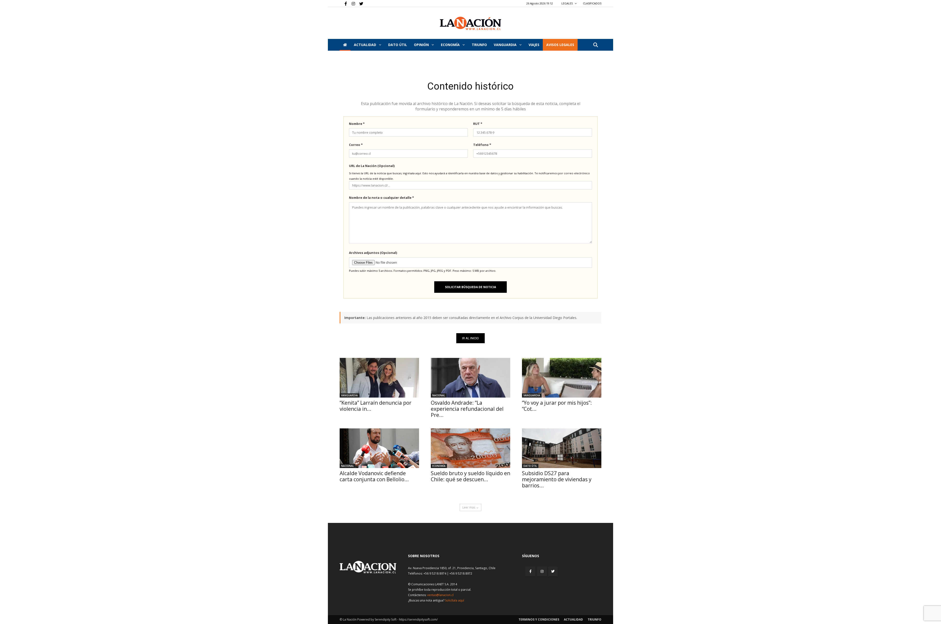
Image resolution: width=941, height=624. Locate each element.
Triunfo (479, 44)
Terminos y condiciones (539, 619)
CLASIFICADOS (592, 3)
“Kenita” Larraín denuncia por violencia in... (375, 405)
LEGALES (567, 3)
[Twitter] (359, 3)
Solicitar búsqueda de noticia (470, 287)
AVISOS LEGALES (560, 44)
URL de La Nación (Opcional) (372, 166)
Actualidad (365, 44)
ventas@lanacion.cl (440, 595)
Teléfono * (482, 144)
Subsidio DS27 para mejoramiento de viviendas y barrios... (557, 479)
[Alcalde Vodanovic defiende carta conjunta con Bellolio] (379, 448)
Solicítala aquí (454, 600)
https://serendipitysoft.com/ (418, 619)
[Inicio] (345, 45)
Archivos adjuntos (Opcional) (373, 252)
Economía (451, 44)
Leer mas (468, 507)
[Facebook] (343, 3)
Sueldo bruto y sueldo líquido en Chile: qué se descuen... (470, 476)
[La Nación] (470, 23)
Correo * (356, 144)
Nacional (438, 395)
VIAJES (534, 44)
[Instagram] (351, 3)
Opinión (422, 44)
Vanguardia (506, 44)
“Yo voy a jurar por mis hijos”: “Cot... (557, 405)
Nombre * (357, 123)
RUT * (477, 123)
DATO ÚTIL (397, 44)
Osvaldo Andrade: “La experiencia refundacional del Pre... (467, 408)
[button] (595, 45)
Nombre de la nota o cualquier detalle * (381, 197)
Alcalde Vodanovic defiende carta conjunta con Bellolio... (374, 476)
